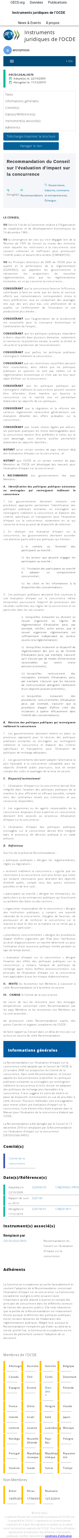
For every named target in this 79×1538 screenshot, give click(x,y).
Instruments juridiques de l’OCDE (38, 13)
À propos (52, 23)
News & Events (29, 23)
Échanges (50, 200)
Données (36, 2)
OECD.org (18, 2)
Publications (57, 2)
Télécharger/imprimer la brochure (31, 136)
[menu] (12, 61)
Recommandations (31, 195)
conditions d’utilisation (58, 1536)
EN (70, 61)
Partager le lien (31, 146)
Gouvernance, (56, 185)
